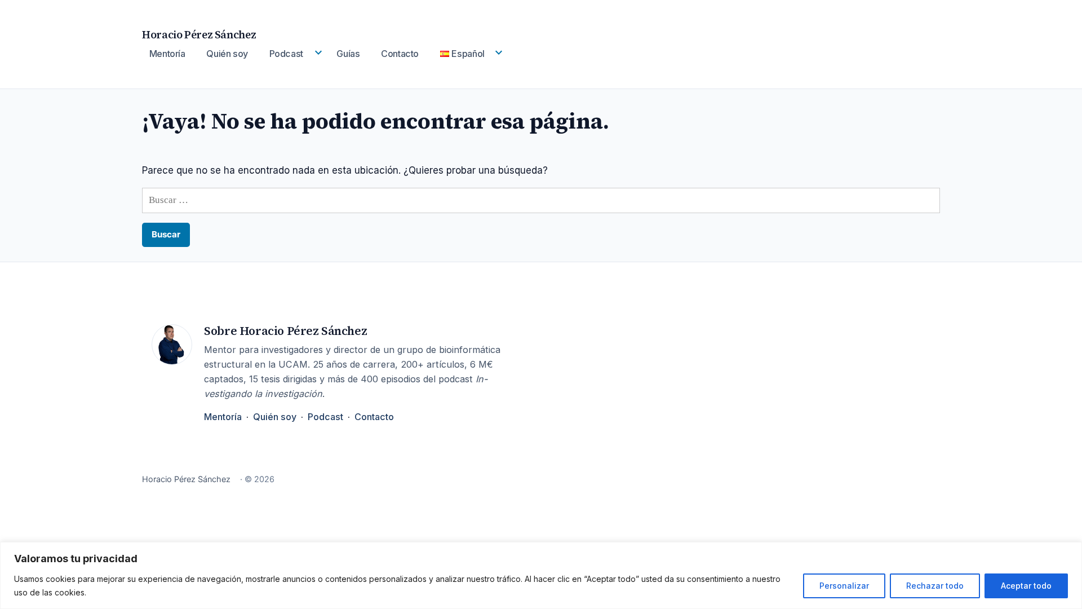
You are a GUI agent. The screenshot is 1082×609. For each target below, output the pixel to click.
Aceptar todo (1026, 585)
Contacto (400, 53)
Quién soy (227, 53)
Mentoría (167, 53)
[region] (541, 575)
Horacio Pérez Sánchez (199, 35)
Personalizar (844, 585)
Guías (348, 53)
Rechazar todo (935, 585)
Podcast (286, 53)
